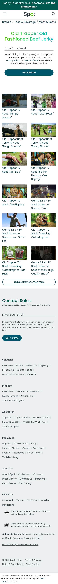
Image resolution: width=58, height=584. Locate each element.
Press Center (9, 478)
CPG (29, 370)
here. (38, 538)
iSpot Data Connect (13, 374)
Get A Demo (29, 72)
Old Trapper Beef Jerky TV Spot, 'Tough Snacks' (12, 142)
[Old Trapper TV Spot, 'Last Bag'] (14, 158)
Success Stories (10, 448)
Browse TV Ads (41, 417)
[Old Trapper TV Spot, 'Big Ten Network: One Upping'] (43, 158)
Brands (19, 365)
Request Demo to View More (29, 282)
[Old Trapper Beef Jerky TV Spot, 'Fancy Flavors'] (43, 129)
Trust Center (32, 564)
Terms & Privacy (33, 560)
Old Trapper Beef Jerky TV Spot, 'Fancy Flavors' (41, 142)
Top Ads (6, 417)
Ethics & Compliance (12, 564)
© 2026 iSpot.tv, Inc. (12, 560)
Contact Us (26, 478)
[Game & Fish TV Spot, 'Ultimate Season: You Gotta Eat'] (14, 220)
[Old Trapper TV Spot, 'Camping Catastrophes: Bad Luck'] (14, 253)
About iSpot (8, 474)
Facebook (7, 500)
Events (6, 452)
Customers (24, 474)
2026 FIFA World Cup (34, 422)
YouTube (32, 500)
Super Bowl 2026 (11, 422)
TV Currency (34, 452)
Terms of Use (31, 60)
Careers (37, 474)
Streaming (8, 370)
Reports (6, 443)
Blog (33, 443)
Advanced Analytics (13, 400)
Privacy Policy (13, 60)
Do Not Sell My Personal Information (20, 544)
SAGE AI (31, 374)
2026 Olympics (10, 426)
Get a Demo (9, 483)
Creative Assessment (27, 391)
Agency (44, 365)
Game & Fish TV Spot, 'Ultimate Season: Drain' (41, 204)
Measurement (10, 396)
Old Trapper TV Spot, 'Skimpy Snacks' (11, 113)
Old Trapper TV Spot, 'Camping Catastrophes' (40, 233)
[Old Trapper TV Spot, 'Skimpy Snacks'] (14, 100)
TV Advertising (10, 457)
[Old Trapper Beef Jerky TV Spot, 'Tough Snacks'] (14, 129)
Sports (20, 370)
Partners (40, 478)
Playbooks (18, 452)
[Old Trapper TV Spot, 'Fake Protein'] (43, 100)
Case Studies (21, 443)
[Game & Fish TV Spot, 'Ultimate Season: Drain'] (43, 191)
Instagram (8, 504)
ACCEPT (14, 581)
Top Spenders (22, 417)
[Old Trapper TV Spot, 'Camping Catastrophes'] (43, 220)
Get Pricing (25, 483)
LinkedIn (44, 500)
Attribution (27, 396)
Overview (7, 365)
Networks (31, 365)
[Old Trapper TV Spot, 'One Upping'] (14, 191)
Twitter (20, 500)
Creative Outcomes (33, 448)
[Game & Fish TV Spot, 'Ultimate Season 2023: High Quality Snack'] (43, 253)
